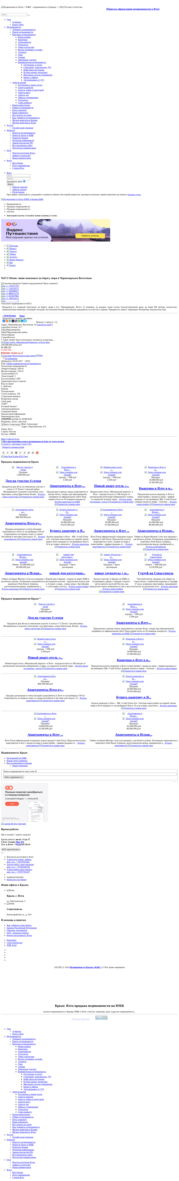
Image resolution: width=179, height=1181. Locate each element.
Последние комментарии (24, 148)
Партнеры (11, 940)
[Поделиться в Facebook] (24, 452)
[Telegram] (10, 321)
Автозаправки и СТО (33, 80)
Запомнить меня (14, 181)
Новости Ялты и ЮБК (23, 135)
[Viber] (16, 321)
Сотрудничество (14, 942)
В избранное (11, 358)
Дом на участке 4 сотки (23, 481)
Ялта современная (21, 165)
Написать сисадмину (17, 879)
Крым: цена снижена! (17, 760)
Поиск (12, 265)
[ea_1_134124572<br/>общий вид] (10, 288)
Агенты (13, 257)
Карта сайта (18, 24)
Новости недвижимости (23, 133)
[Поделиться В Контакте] (3, 452)
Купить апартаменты (24, 537)
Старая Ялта (18, 168)
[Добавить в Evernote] (16, 452)
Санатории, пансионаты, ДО (37, 67)
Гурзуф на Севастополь (156, 573)
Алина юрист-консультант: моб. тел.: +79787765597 (19, 870)
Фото (9, 160)
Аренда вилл (24, 92)
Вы (11, 262)
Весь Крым (17, 163)
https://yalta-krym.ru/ (10, 439)
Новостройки (24, 37)
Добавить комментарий (13, 447)
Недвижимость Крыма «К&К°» (86, 967)
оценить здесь (134, 194)
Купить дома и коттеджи (23, 495)
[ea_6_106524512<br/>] (10, 298)
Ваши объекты (16, 260)
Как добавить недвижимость (26, 118)
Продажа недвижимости (24, 34)
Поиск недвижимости (22, 32)
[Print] (39, 355)
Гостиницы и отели (32, 65)
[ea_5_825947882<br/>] (10, 296)
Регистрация (18, 192)
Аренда (13, 251)
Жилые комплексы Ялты (24, 123)
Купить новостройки (157, 503)
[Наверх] (37, 452)
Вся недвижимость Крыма (19, 763)
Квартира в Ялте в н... (156, 488)
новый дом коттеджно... (67, 573)
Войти (10, 184)
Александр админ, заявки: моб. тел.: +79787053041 (19, 860)
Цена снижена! (19, 110)
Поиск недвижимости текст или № (20, 771)
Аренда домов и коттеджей (31, 90)
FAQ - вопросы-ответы (18, 933)
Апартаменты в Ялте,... (67, 486)
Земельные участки (27, 60)
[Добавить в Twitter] (28, 452)
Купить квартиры (80, 544)
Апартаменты (24, 42)
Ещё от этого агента (53, 441)
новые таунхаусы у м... (112, 573)
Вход (9, 173)
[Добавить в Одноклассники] (7, 452)
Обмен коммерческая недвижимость (23, 363)
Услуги (10, 125)
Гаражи (21, 57)
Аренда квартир (25, 87)
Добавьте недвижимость (24, 29)
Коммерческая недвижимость (32, 62)
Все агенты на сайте (22, 115)
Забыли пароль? (20, 187)
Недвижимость (14, 27)
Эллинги (22, 52)
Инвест (13, 248)
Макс (22, 316)
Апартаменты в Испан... (155, 531)
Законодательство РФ (22, 143)
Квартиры (23, 39)
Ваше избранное (20, 113)
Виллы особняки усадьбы (30, 50)
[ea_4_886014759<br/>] (10, 293)
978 (18, 844)
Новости (11, 130)
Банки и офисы (30, 77)
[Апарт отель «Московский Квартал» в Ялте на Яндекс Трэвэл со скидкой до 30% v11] (55, 241)
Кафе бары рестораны (33, 70)
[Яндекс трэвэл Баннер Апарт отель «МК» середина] (25, 342)
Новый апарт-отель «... (111, 486)
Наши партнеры (20, 765)
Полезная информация (23, 140)
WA (22, 842)
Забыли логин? (19, 189)
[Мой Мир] (22, 321)
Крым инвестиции (21, 105)
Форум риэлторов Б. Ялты (19, 935)
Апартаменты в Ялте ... (111, 531)
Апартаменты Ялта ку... (23, 523)
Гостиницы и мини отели (30, 85)
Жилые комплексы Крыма (24, 120)
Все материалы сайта (22, 145)
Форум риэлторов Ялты (23, 153)
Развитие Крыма (20, 138)
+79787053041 (9, 316)
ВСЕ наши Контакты (10, 849)
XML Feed (12, 945)
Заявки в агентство (21, 155)
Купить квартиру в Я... (67, 531)
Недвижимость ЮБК (17, 758)
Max (18, 842)
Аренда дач (23, 95)
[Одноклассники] (7, 321)
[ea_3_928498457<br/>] (10, 291)
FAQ (9, 150)
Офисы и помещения (28, 97)
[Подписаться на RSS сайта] (33, 452)
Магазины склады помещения (37, 75)
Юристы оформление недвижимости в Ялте (132, 9)
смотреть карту (44, 324)
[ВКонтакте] (4, 321)
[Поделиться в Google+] (20, 452)
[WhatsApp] (19, 321)
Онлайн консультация (22, 128)
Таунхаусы (23, 45)
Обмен (12, 254)
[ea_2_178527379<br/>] (10, 286)
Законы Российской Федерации (22, 928)
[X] (13, 321)
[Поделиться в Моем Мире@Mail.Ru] (12, 452)
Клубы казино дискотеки (35, 72)
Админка (16, 22)
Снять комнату (25, 102)
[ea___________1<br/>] (10, 301)
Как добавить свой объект (19, 925)
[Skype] (25, 321)
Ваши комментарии (21, 158)
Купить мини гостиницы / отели (111, 500)
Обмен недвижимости (23, 107)
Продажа (13, 246)
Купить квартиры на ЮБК (67, 502)
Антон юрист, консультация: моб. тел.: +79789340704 (20, 865)
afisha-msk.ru (175, 781)
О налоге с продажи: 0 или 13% (16, 444)
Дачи (20, 55)
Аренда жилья (19, 82)
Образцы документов (17, 930)
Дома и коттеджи (26, 47)
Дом (9, 19)
